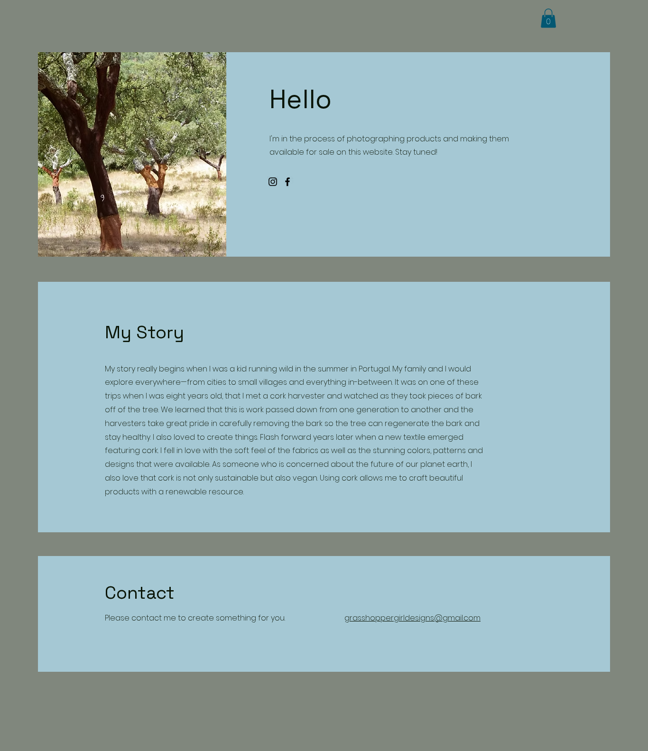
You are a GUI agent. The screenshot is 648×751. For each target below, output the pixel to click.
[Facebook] (287, 181)
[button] (548, 18)
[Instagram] (272, 181)
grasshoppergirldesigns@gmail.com (412, 617)
